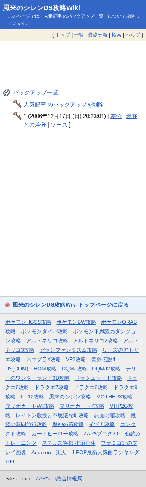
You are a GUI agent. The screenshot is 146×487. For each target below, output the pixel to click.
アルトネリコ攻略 (47, 341)
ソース (59, 124)
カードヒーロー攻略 (55, 434)
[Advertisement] (73, 62)
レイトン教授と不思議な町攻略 (52, 415)
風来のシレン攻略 (70, 397)
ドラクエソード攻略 (98, 378)
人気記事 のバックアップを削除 (64, 104)
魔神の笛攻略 (68, 424)
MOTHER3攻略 (114, 397)
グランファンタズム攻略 (68, 350)
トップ (62, 35)
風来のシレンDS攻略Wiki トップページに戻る (71, 304)
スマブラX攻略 (43, 359)
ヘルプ (132, 35)
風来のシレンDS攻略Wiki (41, 8)
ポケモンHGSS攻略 (28, 322)
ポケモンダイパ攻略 (44, 331)
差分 (116, 116)
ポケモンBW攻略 (76, 322)
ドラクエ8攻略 (91, 387)
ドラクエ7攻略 (51, 387)
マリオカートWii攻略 (29, 406)
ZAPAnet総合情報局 (59, 478)
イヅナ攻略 (102, 424)
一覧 (79, 35)
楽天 (61, 452)
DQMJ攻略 (74, 369)
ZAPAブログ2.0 (101, 434)
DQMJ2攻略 (106, 369)
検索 (116, 35)
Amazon (41, 452)
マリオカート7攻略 (82, 406)
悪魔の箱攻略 (109, 415)
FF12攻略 (32, 397)
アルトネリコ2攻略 (95, 341)
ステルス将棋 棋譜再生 (69, 443)
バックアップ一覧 (35, 92)
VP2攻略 (76, 359)
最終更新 (97, 35)
